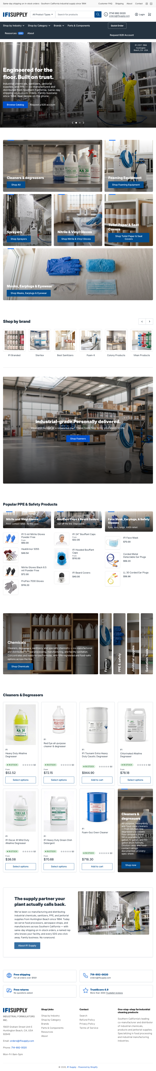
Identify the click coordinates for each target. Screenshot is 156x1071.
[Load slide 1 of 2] (76, 123)
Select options (20, 779)
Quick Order (117, 25)
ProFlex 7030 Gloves (32, 581)
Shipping (119, 3)
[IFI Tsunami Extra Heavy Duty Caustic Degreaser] (97, 724)
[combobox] (78, 14)
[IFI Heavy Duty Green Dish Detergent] (59, 811)
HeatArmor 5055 (30, 549)
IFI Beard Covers (81, 572)
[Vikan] (141, 340)
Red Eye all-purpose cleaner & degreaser (55, 745)
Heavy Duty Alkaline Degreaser (16, 755)
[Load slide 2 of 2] (80, 123)
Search (83, 1015)
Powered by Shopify (88, 1067)
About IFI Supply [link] (27, 945)
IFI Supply (71, 1067)
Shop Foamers (78, 438)
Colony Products (116, 355)
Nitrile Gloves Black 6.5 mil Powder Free (33, 569)
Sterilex (39, 355)
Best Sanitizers (65, 355)
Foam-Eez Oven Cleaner (95, 832)
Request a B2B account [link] (42, 104)
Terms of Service (89, 1027)
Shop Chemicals (20, 666)
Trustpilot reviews (114, 993)
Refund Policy (87, 1019)
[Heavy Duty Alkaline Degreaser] (20, 724)
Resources (14, 33)
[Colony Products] (116, 340)
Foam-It (91, 355)
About (129, 3)
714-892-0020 (19, 1047)
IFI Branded (14, 355)
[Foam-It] (90, 340)
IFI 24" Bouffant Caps (84, 534)
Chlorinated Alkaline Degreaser (131, 755)
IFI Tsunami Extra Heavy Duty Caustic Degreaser (95, 755)
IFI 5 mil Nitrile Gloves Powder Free (33, 536)
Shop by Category (38, 25)
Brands (57, 25)
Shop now (130, 865)
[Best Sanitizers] (65, 340)
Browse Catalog (15, 104)
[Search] (98, 14)
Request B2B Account (122, 35)
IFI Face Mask (130, 537)
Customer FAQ (105, 3)
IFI (6, 749)
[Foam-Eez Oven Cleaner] (97, 807)
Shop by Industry (12, 25)
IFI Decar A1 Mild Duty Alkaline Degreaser (17, 842)
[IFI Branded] (14, 340)
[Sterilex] (39, 340)
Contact (139, 3)
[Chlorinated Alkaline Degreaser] (135, 724)
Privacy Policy (87, 1023)
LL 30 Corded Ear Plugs (136, 572)
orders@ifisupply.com (119, 16)
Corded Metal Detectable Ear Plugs (134, 556)
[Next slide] (83, 123)
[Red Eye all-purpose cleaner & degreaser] (59, 719)
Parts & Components (79, 25)
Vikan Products (141, 355)
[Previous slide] (72, 123)
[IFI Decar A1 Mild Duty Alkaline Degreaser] (20, 811)
